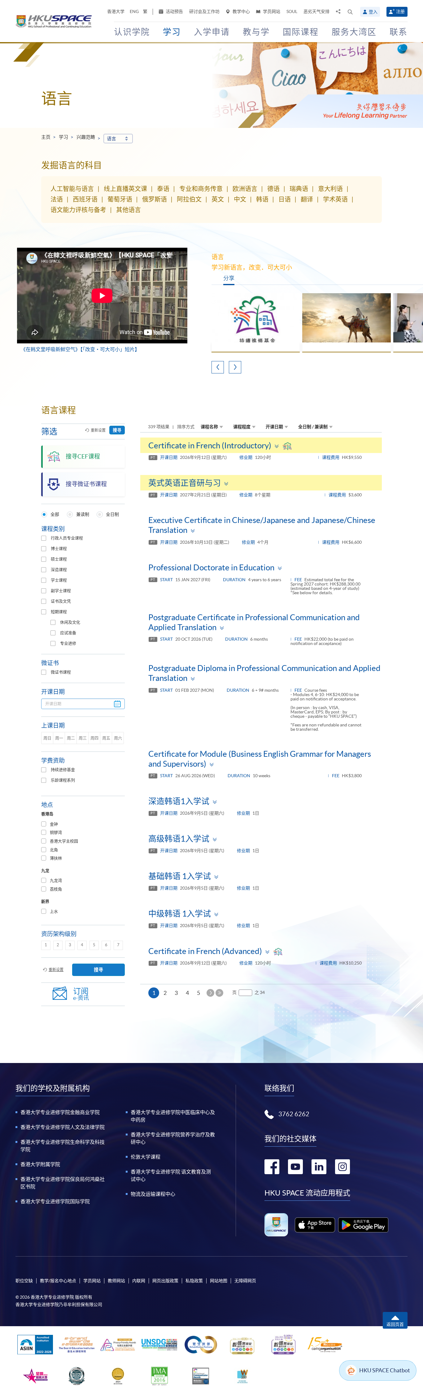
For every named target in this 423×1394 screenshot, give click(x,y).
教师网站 (116, 1280)
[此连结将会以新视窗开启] (315, 1225)
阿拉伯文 (189, 199)
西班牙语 (85, 199)
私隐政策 (194, 1280)
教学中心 (241, 11)
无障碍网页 (245, 1280)
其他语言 (128, 210)
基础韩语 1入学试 (179, 876)
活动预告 (174, 11)
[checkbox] (43, 538)
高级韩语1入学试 (178, 838)
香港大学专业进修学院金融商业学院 (60, 1112)
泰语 (163, 188)
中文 (240, 199)
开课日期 (274, 426)
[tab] (83, 824)
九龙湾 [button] (56, 880)
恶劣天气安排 (316, 11)
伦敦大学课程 (145, 1157)
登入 (373, 11)
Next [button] (235, 367)
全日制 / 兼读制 (313, 426)
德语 (273, 188)
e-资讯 (81, 994)
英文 (218, 199)
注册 (400, 11)
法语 (56, 199)
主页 (45, 137)
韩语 (262, 199)
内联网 (138, 1280)
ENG (134, 11)
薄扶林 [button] (56, 858)
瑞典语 (299, 188)
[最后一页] (219, 993)
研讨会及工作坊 (204, 11)
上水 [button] (54, 911)
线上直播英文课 (125, 188)
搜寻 (117, 430)
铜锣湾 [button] (56, 832)
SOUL (291, 11)
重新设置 (98, 430)
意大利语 (330, 188)
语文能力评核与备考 (78, 210)
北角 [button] (54, 849)
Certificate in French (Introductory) (209, 445)
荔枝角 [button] (56, 889)
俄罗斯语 (154, 199)
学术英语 (335, 199)
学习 (63, 137)
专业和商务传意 (201, 188)
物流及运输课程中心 (153, 1194)
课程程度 (242, 426)
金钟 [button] (54, 824)
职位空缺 (24, 1280)
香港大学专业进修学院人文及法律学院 (62, 1127)
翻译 (307, 199)
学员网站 (271, 11)
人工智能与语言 (72, 188)
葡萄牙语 (119, 199)
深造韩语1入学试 (178, 801)
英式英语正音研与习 (184, 482)
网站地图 (218, 1280)
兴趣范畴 (85, 137)
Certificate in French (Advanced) (205, 951)
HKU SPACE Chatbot (384, 1370)
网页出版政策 (165, 1280)
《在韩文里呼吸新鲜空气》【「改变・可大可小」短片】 (80, 349)
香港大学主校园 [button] (64, 841)
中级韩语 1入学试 (179, 913)
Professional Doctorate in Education (211, 567)
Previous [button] (218, 367)
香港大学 (115, 11)
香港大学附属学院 (40, 1164)
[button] (350, 11)
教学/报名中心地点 (58, 1280)
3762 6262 (293, 1114)
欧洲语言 (245, 188)
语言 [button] (111, 138)
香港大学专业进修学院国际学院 (55, 1201)
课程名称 (209, 426)
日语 (284, 199)
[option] (255, 322)
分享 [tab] (228, 278)
